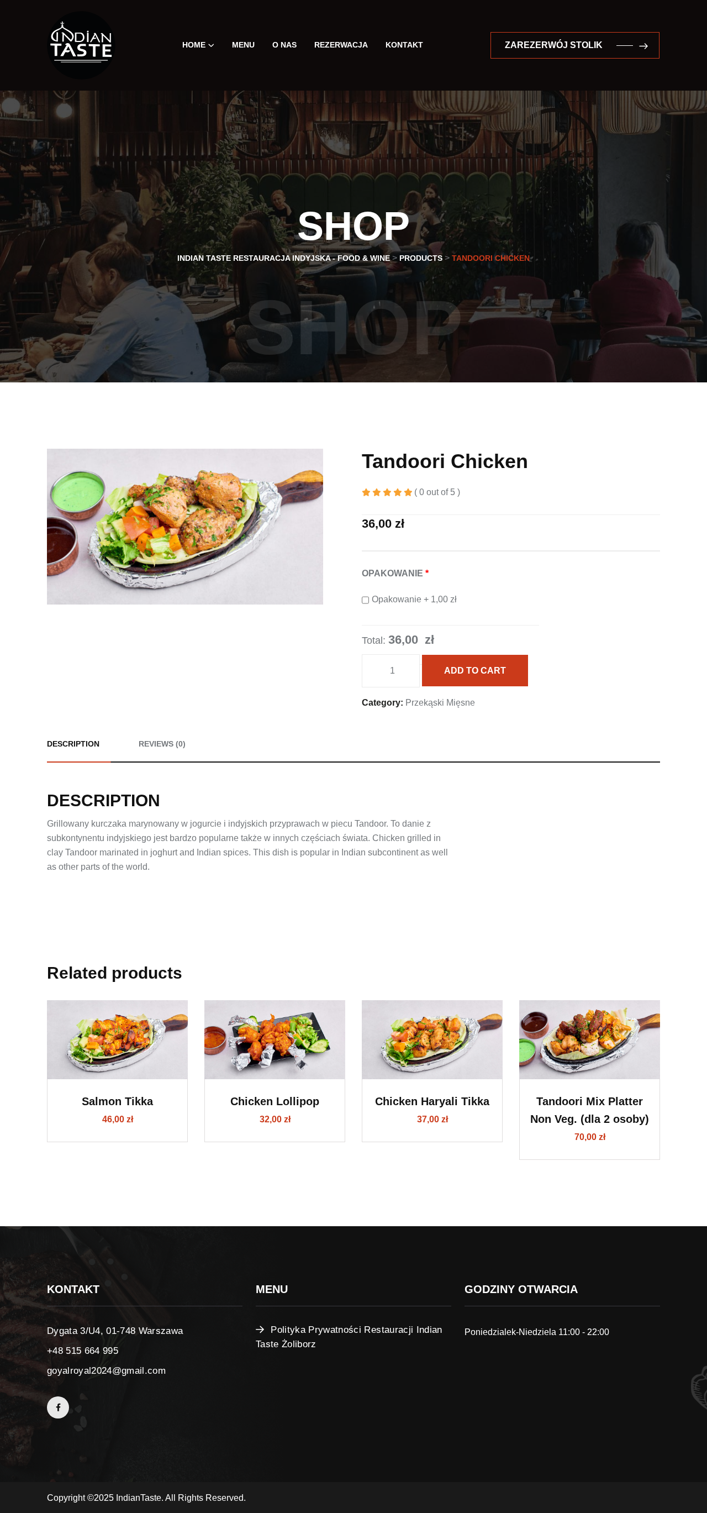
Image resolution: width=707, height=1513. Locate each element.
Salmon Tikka (117, 1101)
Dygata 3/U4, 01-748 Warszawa (115, 1331)
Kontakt (404, 44)
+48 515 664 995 (82, 1351)
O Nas (284, 44)
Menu (243, 44)
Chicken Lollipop (274, 1101)
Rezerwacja (341, 44)
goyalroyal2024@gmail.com (106, 1370)
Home (193, 44)
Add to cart (475, 670)
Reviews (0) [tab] (162, 743)
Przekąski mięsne (440, 702)
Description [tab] (73, 743)
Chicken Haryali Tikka (432, 1101)
